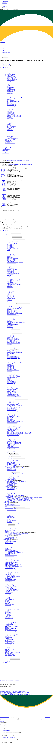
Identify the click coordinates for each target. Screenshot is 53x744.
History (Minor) (9, 111)
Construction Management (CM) (10, 568)
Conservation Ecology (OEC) (11, 95)
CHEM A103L (4, 190)
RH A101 (3, 203)
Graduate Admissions (10, 526)
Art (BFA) (8, 85)
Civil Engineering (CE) (8, 559)
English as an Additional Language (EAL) (11, 590)
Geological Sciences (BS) (11, 107)
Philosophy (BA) (9, 129)
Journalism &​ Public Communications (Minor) (14, 116)
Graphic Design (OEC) (10, 109)
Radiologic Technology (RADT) (10, 642)
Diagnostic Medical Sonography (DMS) (11, 572)
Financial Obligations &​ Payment (12, 537)
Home (3, 62)
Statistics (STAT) (7, 648)
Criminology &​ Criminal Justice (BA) (13, 357)
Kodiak (3, 48)
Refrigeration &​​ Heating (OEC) (12, 441)
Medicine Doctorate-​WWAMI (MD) (10, 622)
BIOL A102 (3, 169)
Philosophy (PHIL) (8, 633)
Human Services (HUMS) (9, 606)
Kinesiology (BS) (9, 371)
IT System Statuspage (16, 680)
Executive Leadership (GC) (11, 468)
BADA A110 (4, 185)
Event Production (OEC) (11, 106)
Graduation (8, 519)
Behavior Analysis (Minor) (11, 89)
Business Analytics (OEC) (11, 311)
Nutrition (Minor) (9, 380)
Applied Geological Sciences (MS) (12, 460)
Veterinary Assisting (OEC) (11, 398)
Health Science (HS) (8, 601)
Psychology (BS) (9, 135)
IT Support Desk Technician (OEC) (12, 428)
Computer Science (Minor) (11, 337)
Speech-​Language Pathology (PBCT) (13, 395)
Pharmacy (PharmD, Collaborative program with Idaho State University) (18, 500)
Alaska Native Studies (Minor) (12, 79)
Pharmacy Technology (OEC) (11, 386)
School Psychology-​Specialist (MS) (12, 465)
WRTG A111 (4, 205)
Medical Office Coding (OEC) (12, 377)
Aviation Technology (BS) (11, 413)
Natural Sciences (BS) (10, 127)
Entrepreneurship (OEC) (11, 319)
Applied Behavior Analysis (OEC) (12, 83)
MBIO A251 (3, 176)
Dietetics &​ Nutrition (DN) (9, 573)
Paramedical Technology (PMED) (10, 631)
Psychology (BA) (9, 134)
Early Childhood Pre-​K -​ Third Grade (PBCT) (14, 331)
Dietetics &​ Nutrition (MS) (11, 487)
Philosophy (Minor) (10, 130)
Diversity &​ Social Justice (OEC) (12, 361)
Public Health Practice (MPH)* (12, 493)
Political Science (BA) (10, 131)
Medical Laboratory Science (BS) (12, 375)
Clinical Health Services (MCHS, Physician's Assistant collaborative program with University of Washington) (24, 497)
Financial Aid (7, 531)
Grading (8, 518)
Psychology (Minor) (10, 136)
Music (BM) (9, 124)
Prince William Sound (6, 52)
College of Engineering (8, 141)
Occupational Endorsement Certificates (11, 70)
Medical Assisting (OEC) (11, 374)
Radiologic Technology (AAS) (12, 391)
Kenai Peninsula (5, 46)
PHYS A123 (4, 200)
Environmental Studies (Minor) (12, 105)
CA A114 (2, 174)
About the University (5, 145)
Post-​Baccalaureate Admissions (12, 527)
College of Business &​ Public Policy (10, 139)
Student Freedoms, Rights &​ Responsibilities (12, 532)
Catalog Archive (5, 150)
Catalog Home (4, 3)
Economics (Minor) (10, 317)
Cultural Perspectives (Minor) (11, 98)
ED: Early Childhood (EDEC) (9, 575)
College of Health (7, 142)
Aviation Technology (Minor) (11, 414)
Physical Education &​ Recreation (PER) (11, 634)
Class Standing (9, 512)
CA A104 (2, 172)
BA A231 (3, 181)
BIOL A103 (3, 170)
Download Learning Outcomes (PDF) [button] (8, 737)
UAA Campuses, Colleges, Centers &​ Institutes (12, 505)
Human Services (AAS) (10, 366)
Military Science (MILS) (9, 624)
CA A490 (3, 188)
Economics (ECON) (8, 574)
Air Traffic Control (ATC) (9, 543)
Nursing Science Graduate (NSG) (10, 628)
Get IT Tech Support (9, 680)
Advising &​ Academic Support (10, 530)
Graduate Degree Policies (11, 455)
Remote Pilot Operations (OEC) (12, 444)
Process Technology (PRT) (9, 638)
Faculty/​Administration (6, 149)
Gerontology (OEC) (10, 363)
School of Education (8, 140)
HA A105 (3, 195)
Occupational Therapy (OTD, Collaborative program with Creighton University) (20, 499)
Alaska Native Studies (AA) (11, 78)
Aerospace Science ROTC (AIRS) (10, 541)
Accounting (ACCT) (8, 540)
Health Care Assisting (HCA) (9, 599)
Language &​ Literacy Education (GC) (13, 476)
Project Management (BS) (11, 347)
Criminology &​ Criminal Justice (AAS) (13, 356)
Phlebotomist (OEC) (10, 387)
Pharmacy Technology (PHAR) (10, 632)
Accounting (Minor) (10, 306)
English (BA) (9, 102)
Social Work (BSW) (10, 393)
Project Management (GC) (11, 484)
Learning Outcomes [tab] (5, 153)
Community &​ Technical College (10, 143)
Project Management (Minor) (11, 348)
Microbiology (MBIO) (8, 623)
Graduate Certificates (8, 456)
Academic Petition (10, 509)
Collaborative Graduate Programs (10, 496)
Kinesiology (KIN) (8, 611)
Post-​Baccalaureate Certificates (10, 74)
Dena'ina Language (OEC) (11, 100)
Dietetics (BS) (9, 360)
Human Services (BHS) (10, 367)
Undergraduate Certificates (9, 71)
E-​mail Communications (11, 517)
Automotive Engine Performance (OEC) (13, 407)
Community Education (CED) (9, 563)
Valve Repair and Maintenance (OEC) (13, 447)
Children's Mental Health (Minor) (12, 258)
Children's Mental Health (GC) (12, 462)
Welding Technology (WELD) (10, 656)
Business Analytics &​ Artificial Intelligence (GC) (15, 467)
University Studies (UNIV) (9, 653)
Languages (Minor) (10, 118)
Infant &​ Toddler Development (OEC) (13, 332)
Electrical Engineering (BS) (11, 340)
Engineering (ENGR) (8, 587)
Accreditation (7, 503)
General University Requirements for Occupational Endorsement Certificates (19, 164)
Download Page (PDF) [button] (6, 730)
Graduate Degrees (7, 454)
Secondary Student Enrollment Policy (13, 523)
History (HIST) (7, 602)
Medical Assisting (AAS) (11, 373)
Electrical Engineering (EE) (9, 584)
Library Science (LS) (8, 614)
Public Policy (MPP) (10, 471)
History (6, 506)
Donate (19, 691)
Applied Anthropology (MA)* (12, 459)
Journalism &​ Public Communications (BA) (14, 115)
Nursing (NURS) (7, 627)
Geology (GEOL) (7, 596)
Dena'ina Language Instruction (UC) (13, 101)
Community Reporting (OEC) (11, 259)
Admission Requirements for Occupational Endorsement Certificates (18, 160)
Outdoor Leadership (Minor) (11, 382)
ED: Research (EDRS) (8, 581)
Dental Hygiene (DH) (8, 571)
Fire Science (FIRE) (8, 593)
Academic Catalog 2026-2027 (5, 43)
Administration (7, 659)
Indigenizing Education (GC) (11, 475)
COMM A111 (4, 194)
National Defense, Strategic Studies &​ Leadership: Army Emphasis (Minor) (19, 433)
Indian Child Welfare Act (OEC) (12, 369)
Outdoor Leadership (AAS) (11, 381)
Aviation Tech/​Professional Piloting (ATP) (11, 553)
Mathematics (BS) (10, 121)
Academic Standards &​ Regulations (10, 508)
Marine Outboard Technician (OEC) (12, 429)
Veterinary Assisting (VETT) (9, 654)
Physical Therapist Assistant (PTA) (10, 635)
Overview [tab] (4, 152)
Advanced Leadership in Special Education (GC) (15, 473)
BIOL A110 (3, 171)
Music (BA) (9, 123)
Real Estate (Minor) (10, 327)
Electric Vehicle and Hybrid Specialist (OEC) (14, 426)
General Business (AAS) (11, 321)
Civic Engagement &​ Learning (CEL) (11, 558)
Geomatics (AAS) (10, 344)
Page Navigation (4, 68)
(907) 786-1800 (3, 680)
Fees (7, 536)
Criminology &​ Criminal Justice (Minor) (13, 358)
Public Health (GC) (10, 492)
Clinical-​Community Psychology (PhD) (13, 464)
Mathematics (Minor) (10, 122)
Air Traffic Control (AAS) (11, 401)
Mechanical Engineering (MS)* (12, 483)
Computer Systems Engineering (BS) (13, 338)
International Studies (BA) (11, 114)
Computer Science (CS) (8, 567)
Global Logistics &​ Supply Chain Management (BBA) (15, 322)
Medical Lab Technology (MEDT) (10, 621)
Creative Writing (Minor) (11, 96)
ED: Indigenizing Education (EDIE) (10, 579)
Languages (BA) (9, 117)
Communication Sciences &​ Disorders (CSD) (12, 562)
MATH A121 (4, 198)
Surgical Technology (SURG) (9, 649)
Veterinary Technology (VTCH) (10, 655)
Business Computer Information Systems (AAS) (14, 313)
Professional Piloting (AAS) (11, 440)
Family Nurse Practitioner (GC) (12, 488)
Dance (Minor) (9, 99)
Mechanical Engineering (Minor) (12, 346)
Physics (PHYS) (7, 636)
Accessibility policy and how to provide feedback (34, 719)
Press (21, 691)
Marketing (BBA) (9, 326)
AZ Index (4, 2)
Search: (1, 9)
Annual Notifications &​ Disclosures (8, 147)
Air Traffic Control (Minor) (11, 402)
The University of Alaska (4, 717)
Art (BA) (8, 84)
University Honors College (9, 452)
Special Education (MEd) (11, 478)
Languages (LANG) (8, 612)
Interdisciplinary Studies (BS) (11, 113)
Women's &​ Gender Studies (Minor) (12, 138)
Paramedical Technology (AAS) (12, 385)
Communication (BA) (10, 419)
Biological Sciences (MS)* (11, 461)
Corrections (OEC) (10, 354)
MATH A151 (4, 199)
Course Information (10, 513)
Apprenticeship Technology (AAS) (12, 404)
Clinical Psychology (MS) (11, 463)
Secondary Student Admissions (12, 528)
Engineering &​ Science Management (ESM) (12, 589)
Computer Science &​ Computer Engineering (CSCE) (13, 566)
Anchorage (4, 44)
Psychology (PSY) (8, 640)
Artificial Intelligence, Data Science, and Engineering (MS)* (16, 481)
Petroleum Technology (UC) (11, 438)
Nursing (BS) (9, 379)
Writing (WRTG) (7, 657)
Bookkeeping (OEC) (10, 309)
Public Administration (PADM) (10, 641)
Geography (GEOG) (8, 595)
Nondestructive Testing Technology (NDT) (12, 626)
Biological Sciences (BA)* (11, 90)
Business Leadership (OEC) (11, 314)
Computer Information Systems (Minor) (13, 315)
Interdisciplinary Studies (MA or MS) (11, 501)
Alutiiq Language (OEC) (11, 80)
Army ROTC (9, 406)
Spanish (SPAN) (7, 647)
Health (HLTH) (7, 600)
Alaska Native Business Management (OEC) (14, 308)
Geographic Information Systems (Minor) (13, 342)
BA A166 (3, 180)
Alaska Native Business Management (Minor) (14, 307)
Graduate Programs (5, 54)
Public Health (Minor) (10, 390)
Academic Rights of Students (11, 510)
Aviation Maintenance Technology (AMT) (11, 551)
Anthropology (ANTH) (8, 545)
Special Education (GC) (10, 477)
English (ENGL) (7, 591)
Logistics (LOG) (7, 616)
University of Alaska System (5, 691)
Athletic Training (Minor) (11, 350)
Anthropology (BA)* (10, 81)
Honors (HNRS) (7, 603)
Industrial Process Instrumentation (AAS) (13, 427)
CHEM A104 (4, 191)
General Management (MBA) (11, 469)
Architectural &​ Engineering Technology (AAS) (14, 405)
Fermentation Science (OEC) (11, 271)
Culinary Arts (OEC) (10, 418)
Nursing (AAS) (9, 378)
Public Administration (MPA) (11, 470)
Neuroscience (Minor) (10, 128)
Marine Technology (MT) (9, 618)
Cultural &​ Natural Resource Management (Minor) (15, 97)
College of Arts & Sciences (6, 64)
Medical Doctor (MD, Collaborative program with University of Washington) (19, 498)
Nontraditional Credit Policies (11, 520)
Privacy (23, 691)
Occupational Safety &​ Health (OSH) (11, 630)
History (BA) (9, 110)
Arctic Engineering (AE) (9, 547)
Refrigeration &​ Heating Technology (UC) (14, 443)
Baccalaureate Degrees (8, 73)
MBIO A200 (3, 175)
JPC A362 (3, 197)
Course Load (9, 514)
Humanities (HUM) (8, 605)
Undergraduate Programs (6, 63)
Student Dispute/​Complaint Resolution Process (14, 534)
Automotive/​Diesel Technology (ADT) (11, 550)
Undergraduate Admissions (11, 529)
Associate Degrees (8, 72)
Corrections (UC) (9, 355)
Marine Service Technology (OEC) (12, 430)
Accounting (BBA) (10, 305)
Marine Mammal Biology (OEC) (12, 283)
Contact (16, 691)
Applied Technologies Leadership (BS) (13, 403)
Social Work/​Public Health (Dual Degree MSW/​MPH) (15, 495)
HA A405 (3, 196)
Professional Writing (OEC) (11, 133)
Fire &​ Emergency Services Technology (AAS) (14, 362)
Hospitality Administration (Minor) (12, 324)
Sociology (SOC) (7, 646)
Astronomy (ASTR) (8, 549)
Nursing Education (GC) (11, 489)
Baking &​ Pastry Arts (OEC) (11, 415)
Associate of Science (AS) (11, 88)
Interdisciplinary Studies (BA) (11, 112)
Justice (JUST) (7, 610)
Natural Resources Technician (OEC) (13, 126)
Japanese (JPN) (7, 608)
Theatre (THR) (7, 651)
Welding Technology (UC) (11, 450)
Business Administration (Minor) (12, 310)
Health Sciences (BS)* (10, 365)
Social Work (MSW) (10, 494)
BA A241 (3, 182)
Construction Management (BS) (12, 423)
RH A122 (3, 204)
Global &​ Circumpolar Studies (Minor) (13, 108)
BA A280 (3, 183)
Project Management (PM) (9, 639)
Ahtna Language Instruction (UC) (12, 77)
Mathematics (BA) (10, 120)
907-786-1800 (4, 6)
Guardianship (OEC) (10, 364)
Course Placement (10, 516)
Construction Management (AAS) (12, 422)
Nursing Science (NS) (8, 629)
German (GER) (7, 598)
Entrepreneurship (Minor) (11, 318)
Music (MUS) (7, 625)
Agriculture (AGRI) (8, 542)
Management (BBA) (10, 325)
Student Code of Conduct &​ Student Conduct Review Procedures (17, 533)
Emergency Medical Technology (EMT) (11, 586)
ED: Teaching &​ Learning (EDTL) (10, 583)
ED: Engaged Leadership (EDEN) (10, 577)
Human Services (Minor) (11, 368)
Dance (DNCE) (7, 570)
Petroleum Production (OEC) (11, 437)
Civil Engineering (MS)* (11, 482)
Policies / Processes (5, 55)
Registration (9, 521)
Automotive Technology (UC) (12, 410)
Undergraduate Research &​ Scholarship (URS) (12, 652)
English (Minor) (9, 103)
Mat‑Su (3, 50)
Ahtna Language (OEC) (11, 76)
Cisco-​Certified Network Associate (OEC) (13, 416)
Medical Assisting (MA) (8, 620)
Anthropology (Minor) (10, 82)
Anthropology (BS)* (10, 246)
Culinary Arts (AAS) (10, 417)
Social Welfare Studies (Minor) (12, 392)
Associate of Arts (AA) (10, 87)
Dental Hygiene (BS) (10, 359)
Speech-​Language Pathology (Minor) (13, 394)
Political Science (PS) (8, 637)
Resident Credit (9, 522)
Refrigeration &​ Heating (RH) (9, 643)
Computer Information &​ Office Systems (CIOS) (12, 564)
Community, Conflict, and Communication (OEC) (15, 352)
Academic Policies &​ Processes (7, 146)
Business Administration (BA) (9, 556)
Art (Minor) (8, 86)
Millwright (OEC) (10, 431)
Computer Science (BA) (11, 335)
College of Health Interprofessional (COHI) (12, 560)
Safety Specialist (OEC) (10, 445)
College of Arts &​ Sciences (9, 75)
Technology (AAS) (10, 446)
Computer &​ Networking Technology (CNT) (12, 565)
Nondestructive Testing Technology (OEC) (14, 434)
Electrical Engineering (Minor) (12, 341)
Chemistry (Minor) (10, 93)
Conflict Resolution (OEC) (11, 353)
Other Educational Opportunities (10, 504)
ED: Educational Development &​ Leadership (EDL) (13, 576)
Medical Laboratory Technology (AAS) (13, 376)
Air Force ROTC (9, 400)
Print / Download (5, 57)
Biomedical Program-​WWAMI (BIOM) (11, 555)
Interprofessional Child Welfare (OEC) (13, 370)
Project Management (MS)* (11, 485)
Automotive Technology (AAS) (12, 409)
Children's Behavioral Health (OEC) (13, 351)
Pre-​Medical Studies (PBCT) (11, 389)
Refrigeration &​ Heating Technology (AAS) (14, 442)
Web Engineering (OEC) (11, 448)
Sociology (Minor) (10, 137)
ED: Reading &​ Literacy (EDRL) (10, 580)
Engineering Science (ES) (9, 588)
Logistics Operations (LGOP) (9, 617)
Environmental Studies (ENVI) (10, 592)
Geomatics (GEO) (8, 597)
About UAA (4, 56)
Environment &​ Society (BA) (11, 104)
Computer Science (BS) (10, 336)
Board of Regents (7, 660)
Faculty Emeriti (7, 661)
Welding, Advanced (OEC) (11, 451)
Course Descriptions (5, 148)
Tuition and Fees (7, 535)
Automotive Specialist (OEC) (11, 408)
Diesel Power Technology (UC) (12, 425)
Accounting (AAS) (10, 304)
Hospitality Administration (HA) (10, 604)
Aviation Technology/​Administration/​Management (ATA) (14, 552)
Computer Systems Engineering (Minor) (13, 339)
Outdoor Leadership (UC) (11, 383)
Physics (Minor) (9, 132)
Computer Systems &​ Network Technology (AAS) (15, 421)
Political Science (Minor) (11, 296)
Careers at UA (12, 691)
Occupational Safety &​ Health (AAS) (13, 435)
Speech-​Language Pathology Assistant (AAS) (14, 396)
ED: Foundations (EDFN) (9, 578)
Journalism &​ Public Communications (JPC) (12, 609)
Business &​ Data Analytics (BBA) (12, 312)
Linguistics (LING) (8, 615)
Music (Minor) (9, 125)
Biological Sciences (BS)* (11, 91)
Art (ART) (6, 548)
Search (4, 7)
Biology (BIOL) (7, 554)
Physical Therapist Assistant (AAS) (12, 388)
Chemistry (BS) (9, 92)
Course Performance (10, 515)
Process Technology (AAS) (11, 439)
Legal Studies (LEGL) (8, 613)
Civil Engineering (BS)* (11, 334)
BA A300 (3, 184)
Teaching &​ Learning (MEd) (11, 479)
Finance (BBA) (9, 320)
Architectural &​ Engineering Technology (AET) (12, 546)
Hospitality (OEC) (10, 323)
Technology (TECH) (8, 650)
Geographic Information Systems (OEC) (13, 343)
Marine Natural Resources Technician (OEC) (14, 284)
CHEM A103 (4, 189)
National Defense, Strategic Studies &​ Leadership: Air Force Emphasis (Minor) (19, 432)
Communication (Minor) (11, 420)
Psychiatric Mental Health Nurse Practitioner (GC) (15, 491)
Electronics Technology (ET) (9, 585)
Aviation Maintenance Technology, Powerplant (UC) (15, 412)
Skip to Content (5, 1)
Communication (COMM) (9, 561)
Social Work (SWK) (8, 645)
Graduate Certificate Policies (11, 457)
